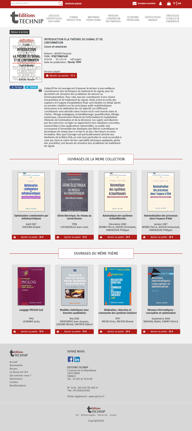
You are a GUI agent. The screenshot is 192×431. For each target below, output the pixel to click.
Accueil (13, 362)
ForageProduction (74, 18)
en (179, 3)
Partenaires (16, 378)
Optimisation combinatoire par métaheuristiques (31, 217)
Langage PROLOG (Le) (31, 310)
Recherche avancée (73, 3)
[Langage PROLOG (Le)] (31, 286)
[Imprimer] (40, 90)
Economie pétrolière (133, 18)
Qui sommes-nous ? (20, 375)
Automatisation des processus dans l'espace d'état (161, 217)
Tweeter (33, 87)
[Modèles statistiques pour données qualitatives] (74, 286)
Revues (14, 368)
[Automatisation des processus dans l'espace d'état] (160, 192)
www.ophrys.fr (97, 396)
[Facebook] (70, 360)
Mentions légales (88, 415)
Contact (14, 382)
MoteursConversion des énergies (113, 18)
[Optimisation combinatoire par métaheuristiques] (31, 192)
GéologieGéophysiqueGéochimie (54, 18)
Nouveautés (16, 365)
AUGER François (62, 53)
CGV (77, 415)
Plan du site (103, 415)
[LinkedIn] (77, 360)
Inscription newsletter (147, 3)
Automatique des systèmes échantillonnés (118, 217)
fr (174, 3)
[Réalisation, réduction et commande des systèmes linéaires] (117, 286)
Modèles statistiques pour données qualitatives (74, 311)
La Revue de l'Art (19, 372)
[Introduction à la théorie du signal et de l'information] (26, 60)
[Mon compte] (161, 3)
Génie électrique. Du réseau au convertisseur (74, 217)
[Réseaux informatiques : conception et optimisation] (160, 286)
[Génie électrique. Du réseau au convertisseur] (74, 192)
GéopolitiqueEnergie (153, 18)
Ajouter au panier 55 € (61, 75)
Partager (18, 87)
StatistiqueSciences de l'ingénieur (172, 18)
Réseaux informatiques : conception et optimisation (161, 311)
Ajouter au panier (32, 237)
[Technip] (26, 22)
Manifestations (18, 385)
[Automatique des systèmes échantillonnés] (117, 192)
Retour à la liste (19, 32)
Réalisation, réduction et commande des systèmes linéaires (117, 311)
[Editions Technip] (96, 409)
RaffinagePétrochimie (93, 18)
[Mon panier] (168, 4)
